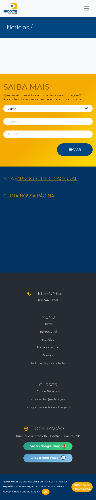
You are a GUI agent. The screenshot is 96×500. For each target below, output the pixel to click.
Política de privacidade (48, 363)
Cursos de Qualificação (48, 399)
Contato (48, 355)
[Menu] (86, 8)
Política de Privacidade (82, 487)
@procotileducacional (46, 178)
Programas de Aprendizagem (48, 407)
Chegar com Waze (45, 458)
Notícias (48, 339)
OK (46, 491)
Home (48, 323)
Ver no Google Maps (45, 446)
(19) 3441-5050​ (48, 300)
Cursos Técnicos (48, 391)
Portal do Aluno (48, 347)
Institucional (48, 331)
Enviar (75, 149)
